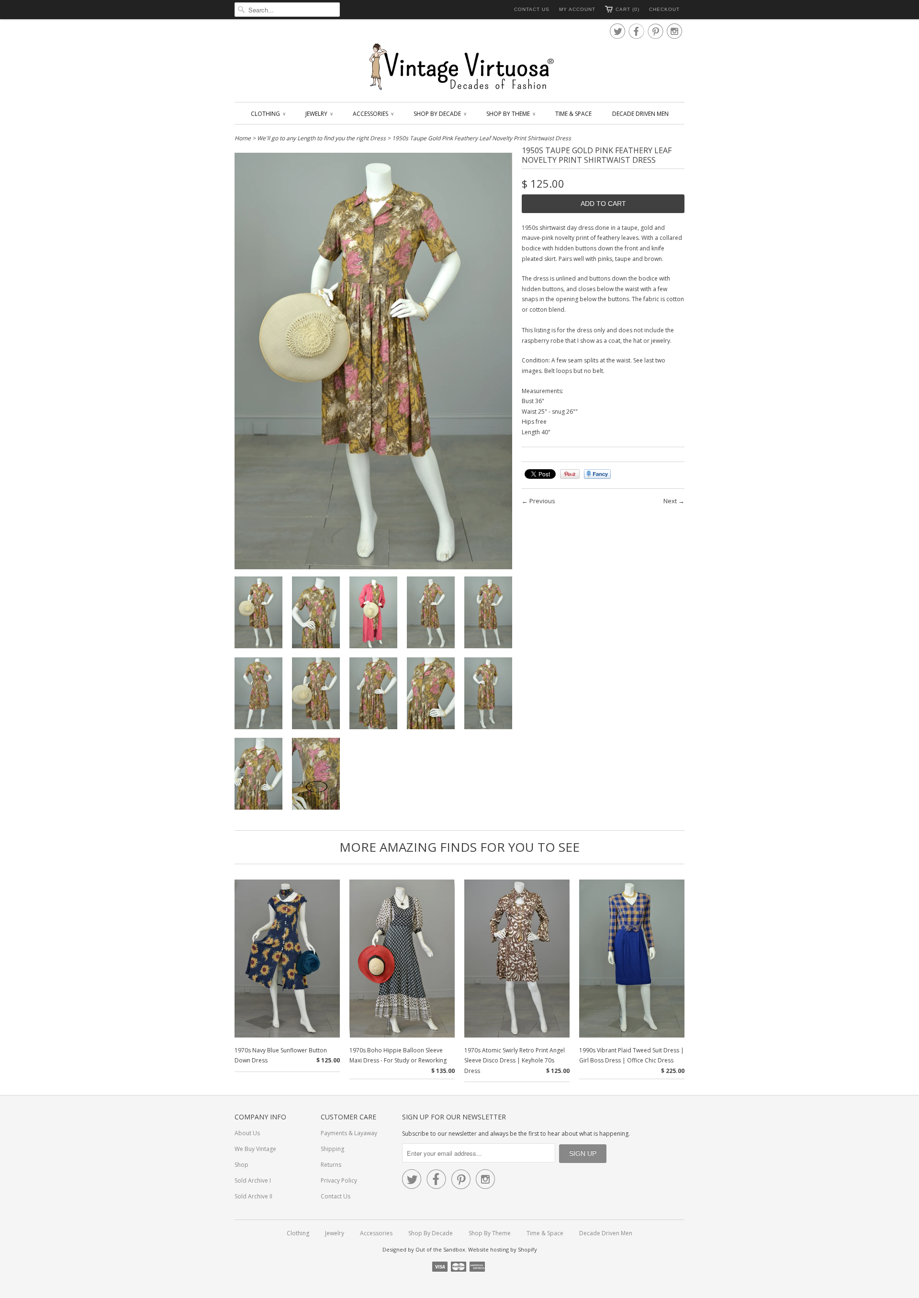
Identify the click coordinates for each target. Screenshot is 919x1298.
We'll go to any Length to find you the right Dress (321, 138)
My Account (577, 9)
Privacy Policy (339, 1180)
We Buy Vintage (255, 1149)
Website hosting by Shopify (502, 1249)
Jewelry (318, 114)
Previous (542, 501)
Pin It (570, 474)
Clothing (268, 114)
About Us (247, 1133)
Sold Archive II (253, 1196)
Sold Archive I (253, 1180)
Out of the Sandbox (440, 1249)
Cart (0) (627, 9)
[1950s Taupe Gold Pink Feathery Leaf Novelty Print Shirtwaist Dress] (258, 614)
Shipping (332, 1149)
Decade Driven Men (640, 114)
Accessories (373, 114)
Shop (241, 1165)
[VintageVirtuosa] (459, 67)
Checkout (664, 9)
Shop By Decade (440, 114)
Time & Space (573, 114)
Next (670, 501)
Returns (331, 1165)
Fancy (597, 474)
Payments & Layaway (349, 1133)
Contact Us (531, 9)
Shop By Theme (510, 114)
